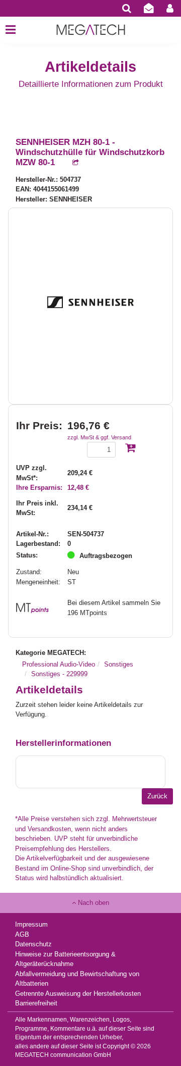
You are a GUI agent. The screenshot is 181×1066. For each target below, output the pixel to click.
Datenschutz (33, 944)
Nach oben (92, 902)
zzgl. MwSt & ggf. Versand (99, 437)
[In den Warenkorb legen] (130, 448)
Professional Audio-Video (58, 664)
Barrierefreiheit (36, 1003)
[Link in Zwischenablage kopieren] (70, 163)
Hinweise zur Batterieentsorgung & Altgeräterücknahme (65, 959)
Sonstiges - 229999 (59, 674)
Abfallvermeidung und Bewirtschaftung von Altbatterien (77, 979)
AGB (22, 934)
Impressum (31, 924)
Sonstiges (118, 664)
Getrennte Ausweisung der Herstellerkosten (78, 993)
